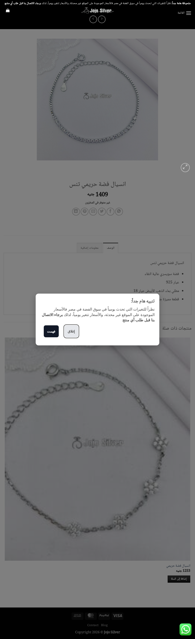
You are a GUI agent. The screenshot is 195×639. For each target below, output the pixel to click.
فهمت (51, 331)
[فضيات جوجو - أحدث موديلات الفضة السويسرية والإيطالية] (97, 10)
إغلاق (71, 331)
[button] (184, 13)
